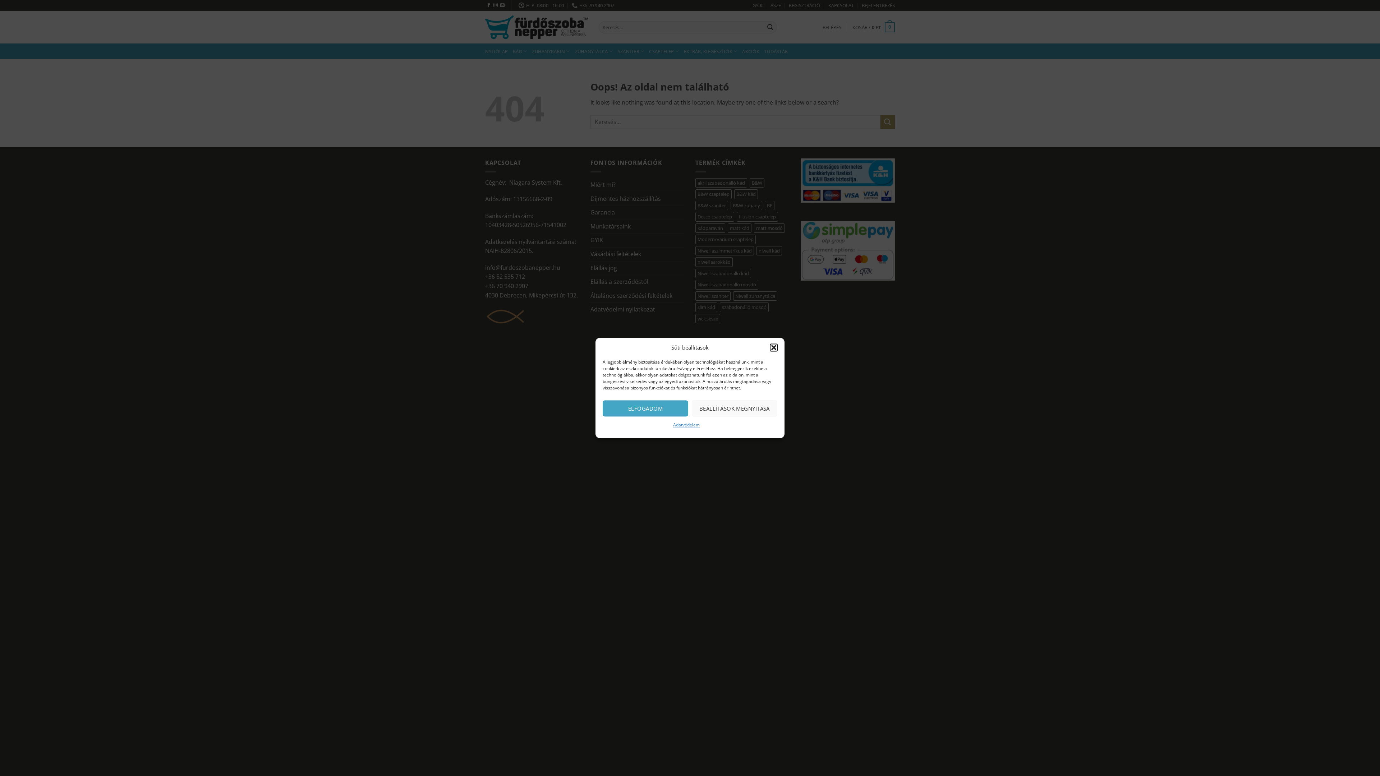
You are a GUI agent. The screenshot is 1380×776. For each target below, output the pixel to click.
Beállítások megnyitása (734, 408)
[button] (773, 347)
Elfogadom (645, 408)
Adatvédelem (686, 425)
